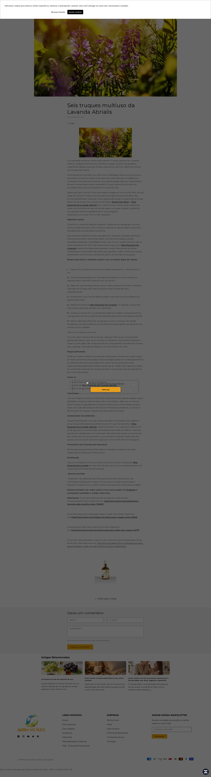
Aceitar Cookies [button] (75, 12)
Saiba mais (105, 389)
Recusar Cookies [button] (58, 12)
